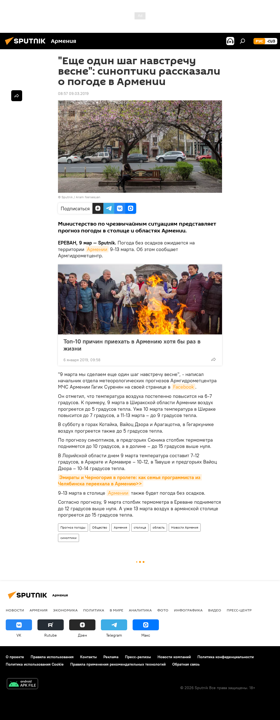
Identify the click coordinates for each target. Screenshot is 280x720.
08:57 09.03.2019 (73, 93)
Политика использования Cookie (35, 664)
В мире (116, 610)
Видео (214, 610)
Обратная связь (186, 664)
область (159, 527)
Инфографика (188, 610)
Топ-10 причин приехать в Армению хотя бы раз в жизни (131, 345)
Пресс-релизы (138, 656)
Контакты (88, 656)
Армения (120, 527)
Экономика (65, 610)
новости (15, 610)
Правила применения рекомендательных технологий (118, 664)
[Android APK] (22, 684)
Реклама (110, 656)
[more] (213, 359)
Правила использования (52, 656)
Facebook (183, 387)
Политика (93, 610)
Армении (97, 249)
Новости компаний (174, 656)
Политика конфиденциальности (225, 656)
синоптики (68, 538)
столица (140, 527)
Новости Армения (184, 527)
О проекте (15, 656)
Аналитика (140, 610)
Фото (162, 610)
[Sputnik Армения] (27, 45)
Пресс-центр (239, 610)
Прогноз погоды (73, 527)
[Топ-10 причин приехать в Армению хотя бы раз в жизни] (140, 299)
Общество (99, 527)
